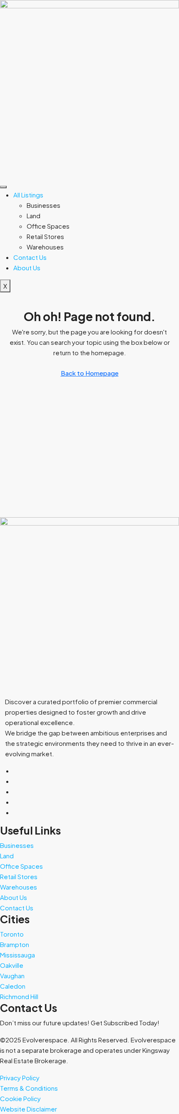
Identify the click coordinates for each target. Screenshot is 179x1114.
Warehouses (45, 247)
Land (33, 215)
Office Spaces (48, 226)
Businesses (43, 205)
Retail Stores (45, 236)
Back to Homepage (90, 373)
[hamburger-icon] (3, 187)
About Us (26, 268)
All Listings (28, 195)
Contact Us (30, 257)
